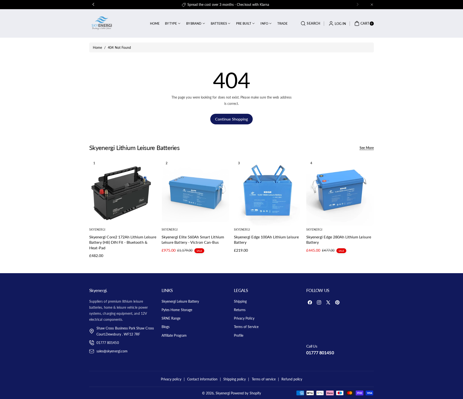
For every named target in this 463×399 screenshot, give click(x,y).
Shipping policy (234, 379)
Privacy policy (171, 379)
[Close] (372, 4)
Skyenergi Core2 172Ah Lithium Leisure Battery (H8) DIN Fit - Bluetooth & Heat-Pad (122, 242)
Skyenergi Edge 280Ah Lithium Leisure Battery (338, 239)
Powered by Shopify (246, 393)
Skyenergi (223, 393)
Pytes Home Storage (177, 310)
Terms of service (264, 379)
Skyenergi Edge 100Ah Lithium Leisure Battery (266, 239)
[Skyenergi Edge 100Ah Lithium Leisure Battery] (267, 192)
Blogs (166, 327)
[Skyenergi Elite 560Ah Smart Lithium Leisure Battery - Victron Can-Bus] (195, 192)
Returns (239, 310)
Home (97, 47)
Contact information (202, 379)
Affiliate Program (174, 335)
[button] (310, 23)
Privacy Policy (244, 318)
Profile (238, 335)
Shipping (240, 301)
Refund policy (291, 379)
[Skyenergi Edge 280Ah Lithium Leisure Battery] (340, 192)
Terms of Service (246, 327)
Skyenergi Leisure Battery (180, 301)
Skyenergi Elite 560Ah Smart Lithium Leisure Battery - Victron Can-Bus (193, 239)
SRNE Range (171, 318)
